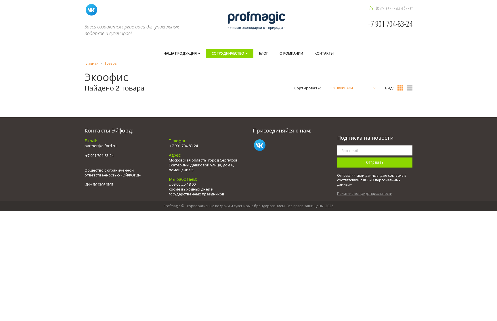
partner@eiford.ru (100, 145)
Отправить (374, 162)
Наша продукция (181, 53)
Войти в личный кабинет (394, 8)
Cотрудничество (228, 53)
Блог (263, 53)
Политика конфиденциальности (364, 193)
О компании (291, 53)
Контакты (324, 53)
